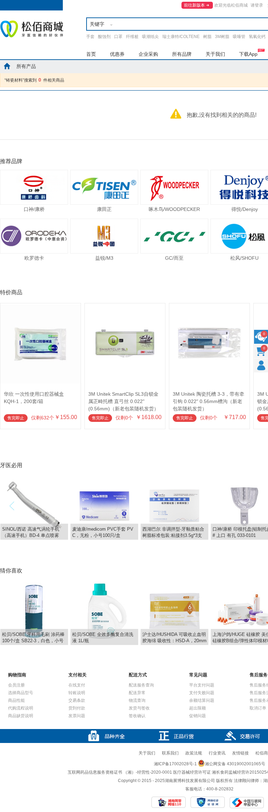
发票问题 (76, 715)
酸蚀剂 (104, 36)
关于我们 (215, 54)
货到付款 (76, 708)
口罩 (118, 36)
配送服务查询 (141, 685)
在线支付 (76, 685)
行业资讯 (217, 753)
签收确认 (137, 715)
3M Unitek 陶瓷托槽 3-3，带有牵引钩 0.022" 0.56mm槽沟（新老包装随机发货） (208, 401)
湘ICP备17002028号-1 (175, 763)
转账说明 (76, 692)
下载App (248, 54)
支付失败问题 (201, 692)
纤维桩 (132, 36)
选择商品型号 (20, 692)
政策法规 (193, 753)
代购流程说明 (20, 708)
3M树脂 (222, 36)
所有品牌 (182, 54)
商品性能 (16, 700)
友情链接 (240, 753)
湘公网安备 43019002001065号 (235, 763)
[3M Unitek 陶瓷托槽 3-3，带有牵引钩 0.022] (209, 306)
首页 (91, 54)
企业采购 (148, 54)
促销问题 (197, 715)
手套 (90, 36)
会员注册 (16, 685)
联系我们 (170, 753)
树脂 (207, 36)
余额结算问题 (201, 700)
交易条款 (76, 700)
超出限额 (197, 708)
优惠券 (117, 54)
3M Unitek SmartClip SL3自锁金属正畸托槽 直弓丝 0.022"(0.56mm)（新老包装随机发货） (123, 401)
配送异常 (137, 692)
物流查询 (137, 700)
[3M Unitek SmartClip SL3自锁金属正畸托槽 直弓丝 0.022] (125, 306)
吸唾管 (239, 36)
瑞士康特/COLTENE (181, 36)
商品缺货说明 (20, 715)
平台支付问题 (201, 685)
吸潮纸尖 (150, 36)
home (6, 65)
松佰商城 (32, 28)
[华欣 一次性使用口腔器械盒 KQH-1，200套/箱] (40, 306)
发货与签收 (139, 708)
